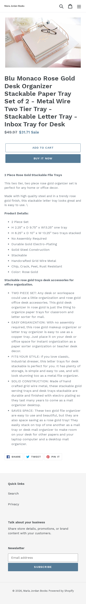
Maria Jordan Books (35, 590)
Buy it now (43, 158)
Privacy (13, 504)
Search (13, 493)
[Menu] (79, 6)
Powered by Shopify (61, 590)
